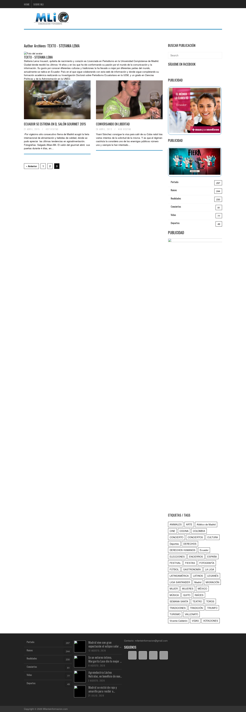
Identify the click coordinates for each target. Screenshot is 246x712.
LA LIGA (209, 569)
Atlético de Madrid (206, 524)
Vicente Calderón (178, 620)
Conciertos (176, 206)
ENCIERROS (196, 556)
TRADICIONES (178, 608)
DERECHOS (189, 543)
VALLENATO (191, 614)
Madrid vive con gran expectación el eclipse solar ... (104, 644)
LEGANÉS (212, 575)
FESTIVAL (175, 563)
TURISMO (175, 614)
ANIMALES (176, 524)
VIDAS (195, 620)
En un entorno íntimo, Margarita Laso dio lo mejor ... (105, 659)
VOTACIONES (210, 620)
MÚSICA (174, 595)
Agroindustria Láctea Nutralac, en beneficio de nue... (105, 674)
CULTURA (212, 537)
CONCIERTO (176, 537)
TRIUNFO (212, 608)
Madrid (197, 582)
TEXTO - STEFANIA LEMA (63, 45)
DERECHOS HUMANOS (182, 550)
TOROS (210, 601)
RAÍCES (199, 595)
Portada (174, 182)
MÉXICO (202, 588)
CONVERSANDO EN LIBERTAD (113, 124)
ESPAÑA (212, 556)
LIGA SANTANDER (180, 582)
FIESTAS (190, 563)
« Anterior (31, 166)
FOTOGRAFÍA (206, 563)
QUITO (186, 595)
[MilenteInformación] (50, 22)
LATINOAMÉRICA (179, 575)
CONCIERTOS (195, 537)
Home (27, 4)
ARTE (189, 524)
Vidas (173, 215)
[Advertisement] (156, 18)
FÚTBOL (174, 569)
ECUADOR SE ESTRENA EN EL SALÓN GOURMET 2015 (55, 124)
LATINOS (198, 575)
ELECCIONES (177, 556)
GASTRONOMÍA (192, 569)
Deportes (175, 223)
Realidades (176, 198)
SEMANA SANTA (179, 601)
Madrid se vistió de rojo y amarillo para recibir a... (102, 689)
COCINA (184, 531)
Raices (174, 190)
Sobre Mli (38, 4)
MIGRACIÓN (212, 582)
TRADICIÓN (196, 608)
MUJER (174, 588)
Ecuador (204, 550)
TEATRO (197, 601)
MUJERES (187, 588)
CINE (172, 531)
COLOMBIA (199, 531)
